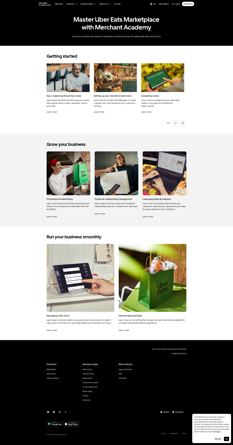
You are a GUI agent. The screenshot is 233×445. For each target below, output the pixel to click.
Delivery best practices (130, 315)
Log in (177, 4)
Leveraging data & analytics (157, 199)
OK (226, 439)
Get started (188, 4)
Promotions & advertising (60, 199)
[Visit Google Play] (55, 424)
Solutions (70, 4)
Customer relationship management (113, 199)
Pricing (117, 4)
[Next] (183, 123)
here (218, 432)
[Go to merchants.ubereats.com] (45, 3)
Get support (164, 4)
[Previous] (175, 123)
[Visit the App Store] (71, 424)
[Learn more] (68, 173)
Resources (103, 4)
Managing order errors (58, 315)
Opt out (218, 439)
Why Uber (59, 4)
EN (154, 4)
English (166, 412)
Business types (87, 4)
